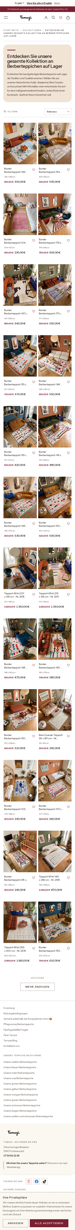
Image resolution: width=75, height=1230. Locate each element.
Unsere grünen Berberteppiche (19, 1083)
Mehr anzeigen (37, 986)
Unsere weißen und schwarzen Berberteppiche (28, 1116)
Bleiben (57, 3)
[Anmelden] (46, 17)
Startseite (11, 30)
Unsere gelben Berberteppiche (19, 1089)
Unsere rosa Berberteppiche (18, 1078)
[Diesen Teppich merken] (34, 169)
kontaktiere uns (11, 1045)
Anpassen (15, 1223)
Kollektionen (32, 30)
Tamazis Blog (10, 1040)
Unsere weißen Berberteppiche (20, 1061)
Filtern (13, 111)
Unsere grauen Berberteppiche (19, 1100)
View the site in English (39, 3)
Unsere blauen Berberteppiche (19, 1067)
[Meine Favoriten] (60, 17)
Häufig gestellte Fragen (15, 1029)
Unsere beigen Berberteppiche (19, 1110)
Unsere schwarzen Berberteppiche (21, 1105)
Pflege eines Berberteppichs (18, 1024)
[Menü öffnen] (6, 17)
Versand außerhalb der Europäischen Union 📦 (27, 1018)
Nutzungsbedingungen (15, 1013)
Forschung (9, 1008)
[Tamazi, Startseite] (26, 17)
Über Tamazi (10, 1035)
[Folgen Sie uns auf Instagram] (28, 1181)
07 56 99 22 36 (11, 1155)
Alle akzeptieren (49, 1223)
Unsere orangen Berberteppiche (20, 1094)
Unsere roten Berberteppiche (19, 1072)
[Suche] (53, 17)
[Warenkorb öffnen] (68, 17)
